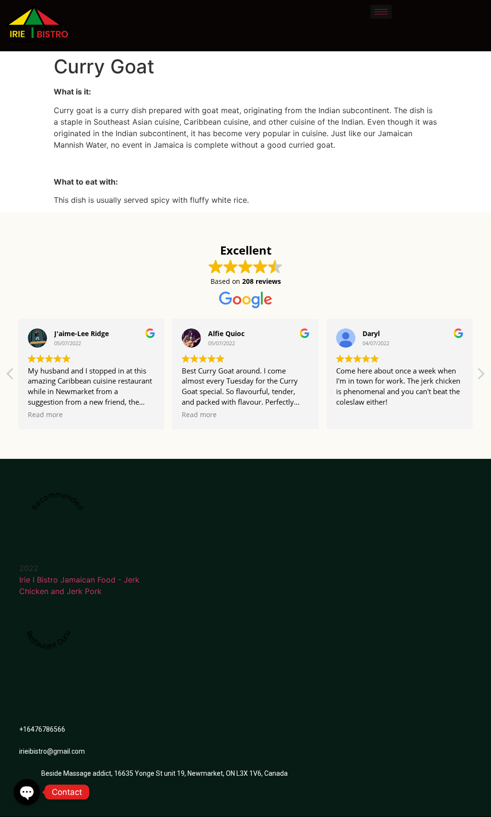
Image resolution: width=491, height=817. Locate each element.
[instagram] (105, 674)
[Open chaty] (27, 792)
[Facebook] (71, 674)
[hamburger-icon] (381, 12)
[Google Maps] (88, 674)
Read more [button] (45, 414)
